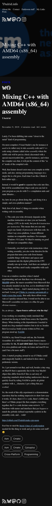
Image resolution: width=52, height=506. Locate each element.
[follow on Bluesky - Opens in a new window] (9, 18)
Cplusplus (30, 447)
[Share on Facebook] (8, 88)
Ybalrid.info (10, 4)
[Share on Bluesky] (4, 88)
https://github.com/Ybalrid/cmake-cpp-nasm (20, 420)
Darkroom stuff (28, 9)
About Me (6, 9)
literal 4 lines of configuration (31, 425)
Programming (31, 454)
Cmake (16, 438)
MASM (5, 282)
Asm (6, 438)
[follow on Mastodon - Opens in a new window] (14, 18)
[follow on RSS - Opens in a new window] (4, 18)
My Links (41, 9)
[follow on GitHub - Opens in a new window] (19, 18)
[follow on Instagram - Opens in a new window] (24, 18)
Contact (16, 9)
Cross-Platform (12, 454)
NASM (21, 331)
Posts (4, 11)
